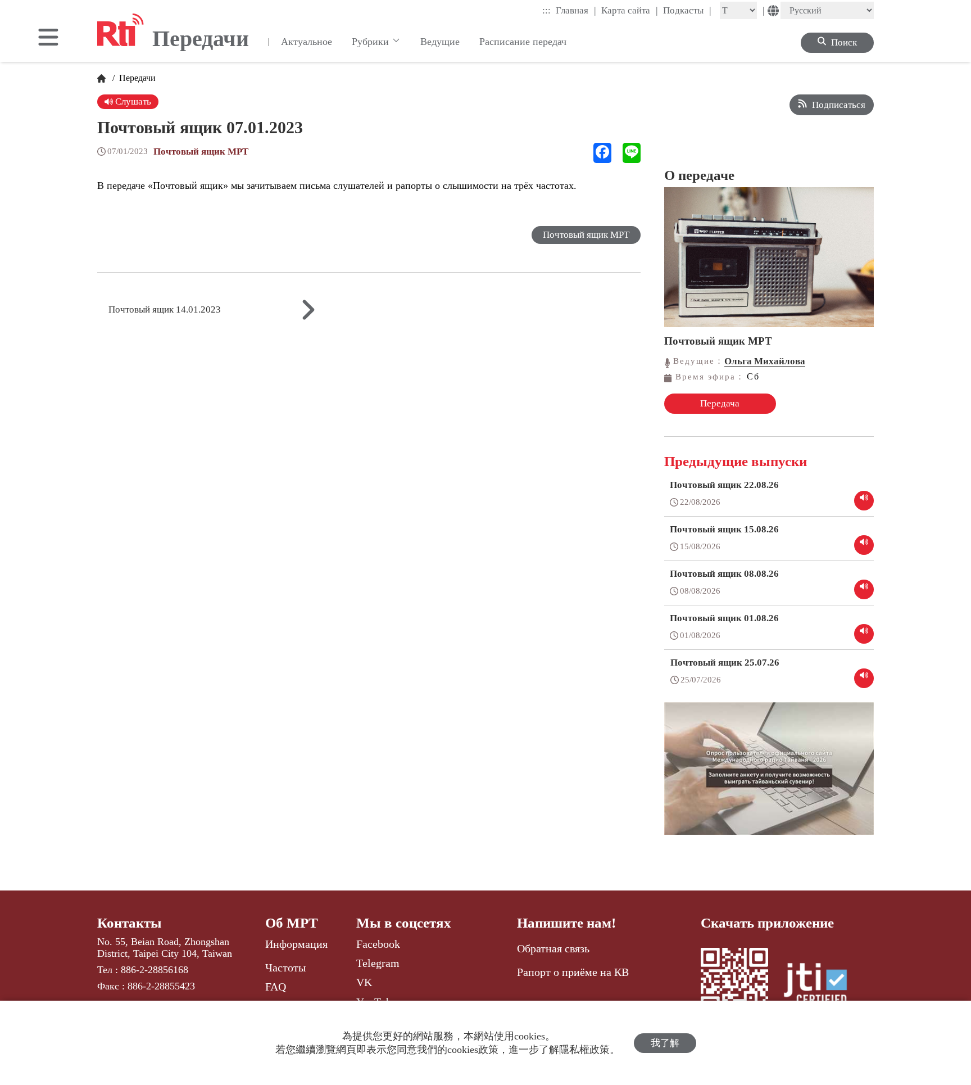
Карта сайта (629, 10)
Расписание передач (522, 41)
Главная (576, 10)
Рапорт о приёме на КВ (573, 972)
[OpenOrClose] (48, 38)
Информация (296, 944)
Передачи (136, 78)
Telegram (378, 963)
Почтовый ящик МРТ (200, 151)
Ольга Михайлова (764, 361)
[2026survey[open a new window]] (769, 776)
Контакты (129, 922)
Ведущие (440, 41)
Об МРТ (291, 922)
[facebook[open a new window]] (602, 153)
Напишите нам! (566, 922)
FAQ (275, 986)
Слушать (132, 101)
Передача (719, 403)
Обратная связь (553, 948)
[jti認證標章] (822, 985)
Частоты (285, 967)
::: (546, 10)
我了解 (665, 1043)
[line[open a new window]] (632, 153)
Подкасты (687, 10)
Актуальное (306, 41)
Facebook (378, 944)
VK (364, 982)
